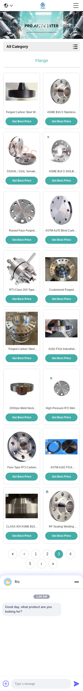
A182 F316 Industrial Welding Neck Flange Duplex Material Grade (61, 349)
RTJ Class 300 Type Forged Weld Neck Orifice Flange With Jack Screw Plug (22, 290)
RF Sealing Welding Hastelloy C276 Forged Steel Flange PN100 (61, 527)
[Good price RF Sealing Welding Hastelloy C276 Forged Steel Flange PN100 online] (61, 506)
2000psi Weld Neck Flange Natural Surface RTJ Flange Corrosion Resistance (21, 408)
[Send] (76, 684)
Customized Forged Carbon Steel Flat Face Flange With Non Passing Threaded (61, 290)
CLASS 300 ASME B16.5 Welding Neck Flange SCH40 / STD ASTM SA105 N (21, 527)
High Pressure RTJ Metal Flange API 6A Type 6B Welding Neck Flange (61, 408)
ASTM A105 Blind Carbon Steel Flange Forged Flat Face (61, 231)
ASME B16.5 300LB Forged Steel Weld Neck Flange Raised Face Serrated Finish (61, 171)
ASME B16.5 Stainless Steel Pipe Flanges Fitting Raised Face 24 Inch (61, 112)
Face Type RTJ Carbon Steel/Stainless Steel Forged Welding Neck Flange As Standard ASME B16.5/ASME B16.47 (21, 467)
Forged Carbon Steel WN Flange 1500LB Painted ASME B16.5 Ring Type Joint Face (22, 112)
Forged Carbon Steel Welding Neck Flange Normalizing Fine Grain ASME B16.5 (21, 349)
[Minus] (76, 582)
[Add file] (6, 684)
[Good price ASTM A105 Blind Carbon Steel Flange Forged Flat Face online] (61, 210)
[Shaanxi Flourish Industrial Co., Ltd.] (43, 5)
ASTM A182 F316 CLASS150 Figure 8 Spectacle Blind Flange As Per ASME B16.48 (61, 467)
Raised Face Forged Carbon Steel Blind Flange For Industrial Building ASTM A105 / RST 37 (21, 231)
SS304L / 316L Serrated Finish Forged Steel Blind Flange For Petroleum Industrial (22, 171)
